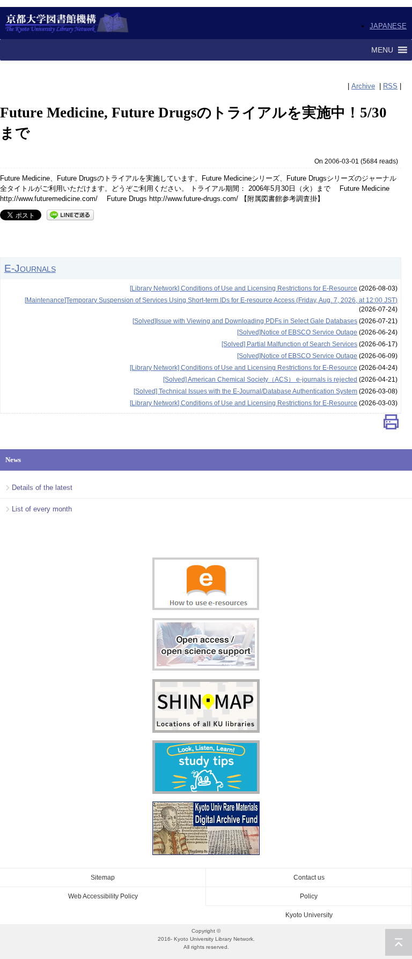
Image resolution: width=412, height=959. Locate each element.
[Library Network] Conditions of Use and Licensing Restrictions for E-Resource (243, 288)
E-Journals (30, 268)
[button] (382, 50)
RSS (390, 86)
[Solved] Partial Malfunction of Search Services (289, 344)
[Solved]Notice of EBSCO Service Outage (297, 332)
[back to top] (398, 942)
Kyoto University (309, 915)
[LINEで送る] (70, 214)
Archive (363, 86)
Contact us (309, 877)
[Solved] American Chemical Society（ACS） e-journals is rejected (260, 379)
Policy (309, 896)
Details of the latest (42, 488)
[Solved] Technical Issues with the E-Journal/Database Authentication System (245, 391)
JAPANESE (388, 26)
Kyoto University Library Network (67, 23)
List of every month (42, 509)
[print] (391, 424)
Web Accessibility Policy (103, 896)
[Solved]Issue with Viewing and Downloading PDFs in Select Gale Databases (245, 321)
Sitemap (103, 877)
